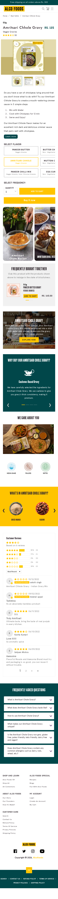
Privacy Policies (9, 830)
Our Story (7, 798)
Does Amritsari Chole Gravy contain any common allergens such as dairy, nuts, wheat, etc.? (26, 751)
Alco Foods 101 (9, 780)
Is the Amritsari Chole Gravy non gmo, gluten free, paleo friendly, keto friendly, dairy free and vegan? (28, 737)
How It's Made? (9, 805)
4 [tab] (35, 406)
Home (5, 16)
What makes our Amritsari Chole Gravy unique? (25, 725)
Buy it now (29, 200)
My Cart (33, 805)
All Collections (9, 787)
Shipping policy (9, 833)
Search (5, 816)
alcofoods (38, 858)
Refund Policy (8, 823)
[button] (52, 9)
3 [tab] (31, 406)
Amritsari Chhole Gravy (31, 16)
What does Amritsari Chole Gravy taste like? (27, 708)
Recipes (33, 780)
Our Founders (8, 801)
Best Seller (15, 16)
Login (32, 798)
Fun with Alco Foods (38, 787)
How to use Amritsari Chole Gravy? (23, 716)
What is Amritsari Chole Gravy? (22, 700)
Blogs (32, 783)
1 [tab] (27, 301)
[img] (21, 579)
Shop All (6, 783)
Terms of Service (10, 826)
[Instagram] (32, 852)
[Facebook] (15, 852)
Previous (8, 404)
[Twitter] (24, 852)
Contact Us (7, 819)
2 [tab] (31, 301)
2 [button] (26, 671)
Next (50, 404)
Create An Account (38, 801)
